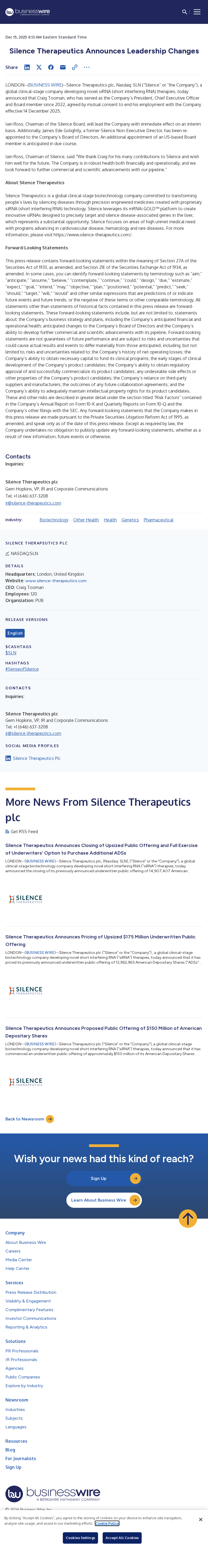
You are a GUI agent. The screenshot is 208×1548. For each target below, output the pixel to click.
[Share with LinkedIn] (27, 67)
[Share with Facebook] (51, 67)
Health (110, 520)
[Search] (184, 11)
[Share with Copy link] (74, 67)
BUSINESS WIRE (45, 85)
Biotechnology (54, 520)
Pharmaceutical (158, 520)
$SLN (10, 652)
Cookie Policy (107, 1523)
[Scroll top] (188, 1218)
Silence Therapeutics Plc (37, 758)
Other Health (86, 520)
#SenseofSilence (22, 669)
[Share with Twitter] (39, 67)
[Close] (200, 1519)
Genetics (130, 520)
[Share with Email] (62, 67)
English (15, 633)
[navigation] (197, 12)
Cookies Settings (80, 1538)
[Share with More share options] (86, 67)
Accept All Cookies (122, 1538)
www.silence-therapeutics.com (56, 580)
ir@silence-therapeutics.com (33, 503)
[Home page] (27, 12)
